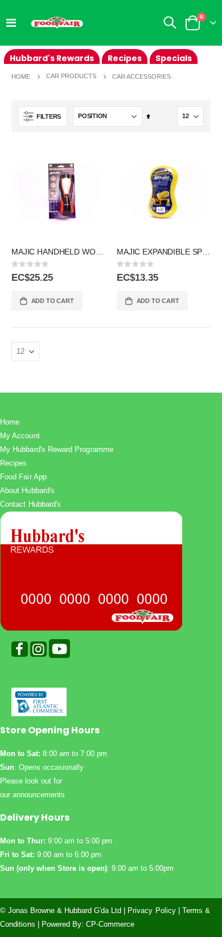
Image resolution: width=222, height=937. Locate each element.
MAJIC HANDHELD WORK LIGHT (58, 251)
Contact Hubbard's (30, 504)
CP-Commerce (110, 924)
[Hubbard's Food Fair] (57, 22)
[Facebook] (19, 651)
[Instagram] (38, 651)
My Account (20, 435)
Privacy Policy (152, 910)
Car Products (71, 76)
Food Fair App (23, 476)
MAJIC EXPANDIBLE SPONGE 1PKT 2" (164, 251)
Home (20, 76)
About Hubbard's (27, 490)
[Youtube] (59, 651)
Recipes (13, 463)
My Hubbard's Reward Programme (56, 449)
